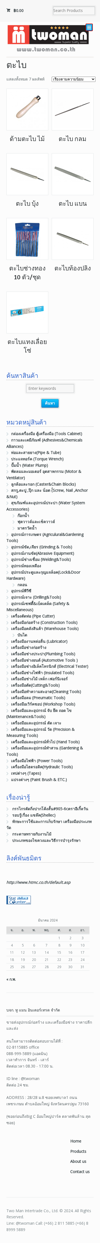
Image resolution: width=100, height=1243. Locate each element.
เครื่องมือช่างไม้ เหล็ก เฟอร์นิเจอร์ (39, 678)
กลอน (22, 584)
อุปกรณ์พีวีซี (21, 590)
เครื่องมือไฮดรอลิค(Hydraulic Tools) (42, 766)
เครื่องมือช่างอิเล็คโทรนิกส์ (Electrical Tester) (49, 666)
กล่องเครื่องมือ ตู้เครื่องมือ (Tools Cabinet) (46, 433)
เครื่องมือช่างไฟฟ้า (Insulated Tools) (42, 672)
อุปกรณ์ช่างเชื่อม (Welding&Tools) (41, 559)
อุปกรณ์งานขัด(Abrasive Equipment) (42, 553)
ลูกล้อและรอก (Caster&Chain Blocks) (43, 484)
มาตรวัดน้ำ (27, 528)
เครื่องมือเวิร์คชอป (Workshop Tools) (43, 704)
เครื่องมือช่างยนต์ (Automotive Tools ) (44, 660)
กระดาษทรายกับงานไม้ (31, 834)
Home (75, 1141)
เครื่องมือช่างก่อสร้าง (28, 647)
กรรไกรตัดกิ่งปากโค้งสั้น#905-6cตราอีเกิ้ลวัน (50, 808)
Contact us (80, 1171)
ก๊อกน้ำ (23, 515)
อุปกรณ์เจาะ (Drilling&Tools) (36, 597)
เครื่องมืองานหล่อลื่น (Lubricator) (39, 641)
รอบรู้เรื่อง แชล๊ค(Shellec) (34, 815)
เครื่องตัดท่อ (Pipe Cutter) (33, 616)
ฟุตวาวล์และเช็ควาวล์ (36, 521)
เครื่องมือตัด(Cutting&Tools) (35, 685)
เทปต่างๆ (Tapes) (26, 773)
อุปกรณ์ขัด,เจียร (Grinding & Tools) (41, 546)
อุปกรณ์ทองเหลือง (26, 565)
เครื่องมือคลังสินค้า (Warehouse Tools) (45, 628)
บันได (22, 634)
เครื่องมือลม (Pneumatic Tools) (38, 697)
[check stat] (18, 900)
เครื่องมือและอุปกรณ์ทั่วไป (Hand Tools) (45, 741)
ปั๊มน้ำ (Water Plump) (29, 465)
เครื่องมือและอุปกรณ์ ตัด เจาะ (36, 722)
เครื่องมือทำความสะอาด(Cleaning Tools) (46, 691)
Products (78, 1151)
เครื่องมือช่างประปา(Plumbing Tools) (43, 653)
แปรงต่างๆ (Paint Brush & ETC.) (39, 779)
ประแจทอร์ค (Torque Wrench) (37, 458)
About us (78, 1161)
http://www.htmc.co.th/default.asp (38, 882)
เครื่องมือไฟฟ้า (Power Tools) (36, 760)
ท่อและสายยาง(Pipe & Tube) (36, 452)
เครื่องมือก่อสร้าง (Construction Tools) (44, 622)
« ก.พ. (11, 979)
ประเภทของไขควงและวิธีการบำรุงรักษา (46, 840)
